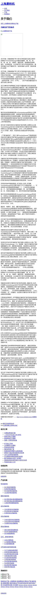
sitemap (21, 585)
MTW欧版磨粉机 (9, 533)
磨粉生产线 (14, 23)
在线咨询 (3, 476)
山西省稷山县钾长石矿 (10, 425)
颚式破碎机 (4, 484)
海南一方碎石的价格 (10, 440)
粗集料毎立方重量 (10, 438)
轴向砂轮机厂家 (9, 449)
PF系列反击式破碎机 (10, 513)
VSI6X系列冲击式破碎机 (12, 519)
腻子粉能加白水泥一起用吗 (12, 458)
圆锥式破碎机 (5, 496)
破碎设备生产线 (15, 583)
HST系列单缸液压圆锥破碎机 (13, 499)
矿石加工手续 (8, 443)
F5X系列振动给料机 (10, 557)
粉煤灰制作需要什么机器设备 (13, 451)
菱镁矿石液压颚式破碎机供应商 (14, 453)
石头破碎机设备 (7, 585)
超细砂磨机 (6, 583)
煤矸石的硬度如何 (8, 423)
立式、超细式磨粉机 (7, 537)
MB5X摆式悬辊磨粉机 (11, 530)
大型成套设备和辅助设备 (8, 547)
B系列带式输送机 (9, 567)
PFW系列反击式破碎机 (11, 511)
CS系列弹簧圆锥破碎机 (11, 503)
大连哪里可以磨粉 (10, 445)
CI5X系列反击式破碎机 (11, 509)
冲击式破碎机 (5, 516)
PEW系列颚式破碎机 (10, 491)
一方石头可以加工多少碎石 (12, 435)
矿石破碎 (15, 585)
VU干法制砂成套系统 (11, 550)
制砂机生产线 (5, 581)
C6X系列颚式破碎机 (10, 492)
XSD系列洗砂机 (9, 563)
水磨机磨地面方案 (10, 433)
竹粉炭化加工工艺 (10, 462)
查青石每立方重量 (10, 436)
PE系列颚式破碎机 (10, 489)
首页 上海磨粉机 (6, 23)
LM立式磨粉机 (8, 540)
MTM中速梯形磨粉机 (10, 531)
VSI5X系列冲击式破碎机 (12, 521)
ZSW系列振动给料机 (10, 561)
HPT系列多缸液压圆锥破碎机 (13, 501)
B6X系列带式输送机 (10, 565)
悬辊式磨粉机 (5, 526)
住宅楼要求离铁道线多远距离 (13, 456)
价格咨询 (3, 593)
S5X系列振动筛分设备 (11, 554)
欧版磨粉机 (20, 581)
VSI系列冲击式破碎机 (11, 523)
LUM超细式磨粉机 (10, 542)
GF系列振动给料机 (10, 559)
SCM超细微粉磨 (9, 543)
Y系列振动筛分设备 (10, 556)
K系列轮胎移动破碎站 (11, 552)
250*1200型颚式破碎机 (11, 454)
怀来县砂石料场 (9, 447)
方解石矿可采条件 (7, 27)
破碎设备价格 (24, 583)
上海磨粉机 (13, 581)
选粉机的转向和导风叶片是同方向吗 (15, 460)
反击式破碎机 (5, 506)
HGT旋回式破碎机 (10, 487)
